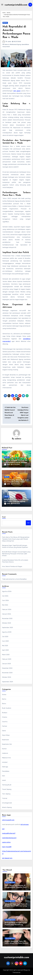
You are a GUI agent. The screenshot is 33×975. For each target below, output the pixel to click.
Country (4, 721)
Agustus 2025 (6, 632)
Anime (4, 694)
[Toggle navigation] (2, 5)
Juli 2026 (5, 596)
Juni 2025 (5, 641)
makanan (5, 753)
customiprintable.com (16, 5)
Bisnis (4, 703)
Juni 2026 (5, 600)
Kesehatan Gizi (7, 744)
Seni (3, 776)
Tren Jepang (6, 794)
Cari (4, 517)
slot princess (25, 824)
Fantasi (4, 726)
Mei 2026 (5, 605)
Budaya (4, 712)
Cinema (4, 717)
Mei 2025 (5, 645)
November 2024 (7, 672)
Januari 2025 (6, 663)
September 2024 (7, 681)
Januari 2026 (6, 614)
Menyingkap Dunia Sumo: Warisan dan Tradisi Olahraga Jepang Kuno (16, 501)
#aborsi (6, 44)
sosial (4, 780)
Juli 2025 (5, 636)
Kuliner (4, 749)
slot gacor (17, 91)
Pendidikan (5, 771)
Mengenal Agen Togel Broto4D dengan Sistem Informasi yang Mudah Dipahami (16, 906)
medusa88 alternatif (8, 833)
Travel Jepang (6, 789)
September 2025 (7, 627)
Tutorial (4, 798)
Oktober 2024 (6, 677)
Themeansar (16, 972)
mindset (4, 762)
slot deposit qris (7, 858)
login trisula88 (6, 847)
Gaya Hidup (6, 735)
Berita (5, 23)
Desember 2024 (7, 668)
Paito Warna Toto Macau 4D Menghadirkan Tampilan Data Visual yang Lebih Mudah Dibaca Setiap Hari (16, 539)
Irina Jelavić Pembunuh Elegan (12, 566)
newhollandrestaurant (9, 838)
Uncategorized (7, 803)
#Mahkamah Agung (15, 44)
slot (3, 829)
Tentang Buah (6, 785)
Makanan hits (6, 758)
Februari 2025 (6, 659)
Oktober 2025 (6, 623)
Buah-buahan (6, 708)
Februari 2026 (6, 609)
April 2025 (5, 650)
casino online (6, 842)
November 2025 (7, 618)
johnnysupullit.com (8, 820)
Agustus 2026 (6, 591)
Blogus (26, 970)
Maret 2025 (6, 654)
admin (9, 41)
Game (4, 730)
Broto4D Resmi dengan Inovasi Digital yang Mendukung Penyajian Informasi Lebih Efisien (16, 553)
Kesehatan (5, 739)
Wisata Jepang (7, 807)
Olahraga (5, 767)
